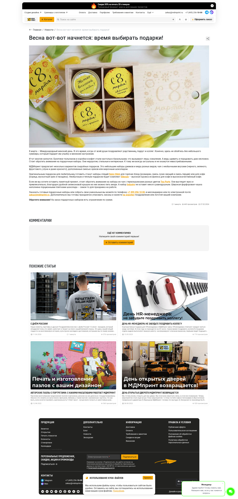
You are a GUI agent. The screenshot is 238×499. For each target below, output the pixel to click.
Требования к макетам (122, 12)
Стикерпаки (46, 443)
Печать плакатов (49, 436)
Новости (87, 434)
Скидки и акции (133, 437)
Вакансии (130, 441)
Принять (148, 478)
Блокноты (45, 439)
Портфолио (105, 12)
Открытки (45, 432)
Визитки (45, 429)
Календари (46, 446)
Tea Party (165, 181)
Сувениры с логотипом (54, 12)
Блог (85, 430)
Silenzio (125, 176)
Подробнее (118, 491)
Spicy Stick (114, 174)
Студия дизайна (31, 12)
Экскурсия (88, 437)
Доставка (92, 12)
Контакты (140, 12)
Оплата (82, 12)
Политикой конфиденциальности (101, 468)
